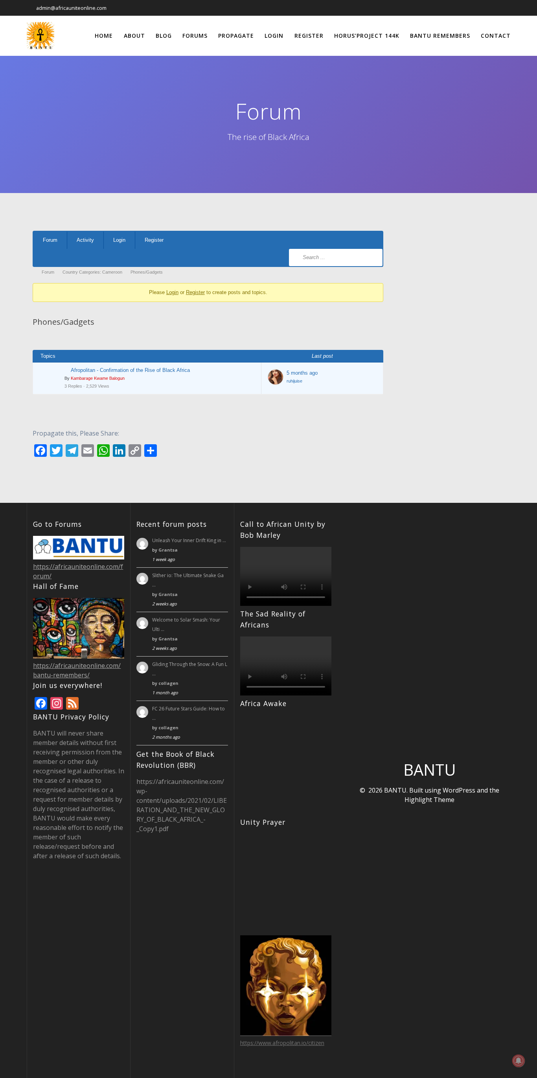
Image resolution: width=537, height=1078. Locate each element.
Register (309, 35)
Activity (85, 240)
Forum (50, 240)
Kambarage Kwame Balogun (98, 378)
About (134, 35)
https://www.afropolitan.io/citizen (282, 1043)
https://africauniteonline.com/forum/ (78, 571)
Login (274, 35)
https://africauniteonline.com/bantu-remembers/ (77, 670)
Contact (496, 35)
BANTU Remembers (440, 35)
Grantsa (168, 550)
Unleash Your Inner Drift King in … (189, 540)
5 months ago (302, 373)
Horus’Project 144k (366, 35)
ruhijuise (294, 381)
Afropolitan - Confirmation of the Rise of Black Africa (130, 370)
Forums (195, 35)
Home (104, 35)
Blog (164, 35)
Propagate (236, 35)
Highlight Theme (429, 799)
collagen (168, 683)
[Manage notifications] (518, 1060)
